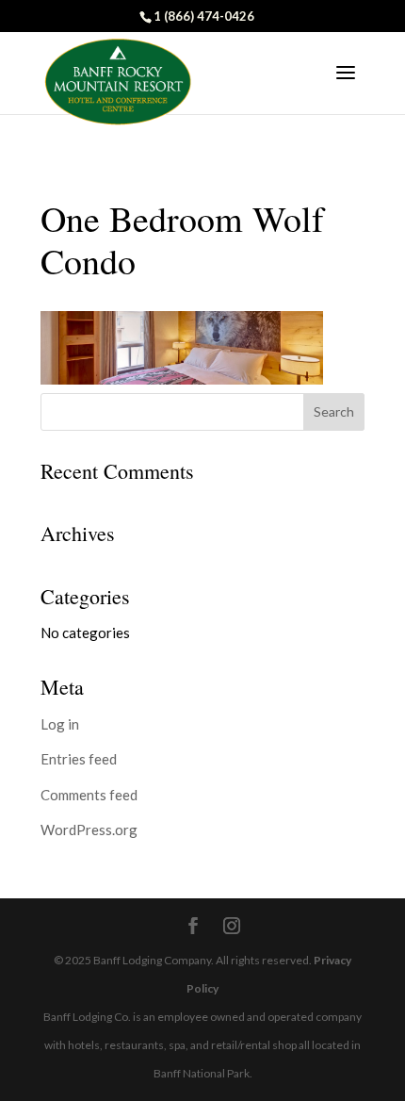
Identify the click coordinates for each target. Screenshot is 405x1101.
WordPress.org (89, 829)
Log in (59, 723)
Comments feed (89, 794)
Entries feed (78, 758)
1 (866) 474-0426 (204, 16)
